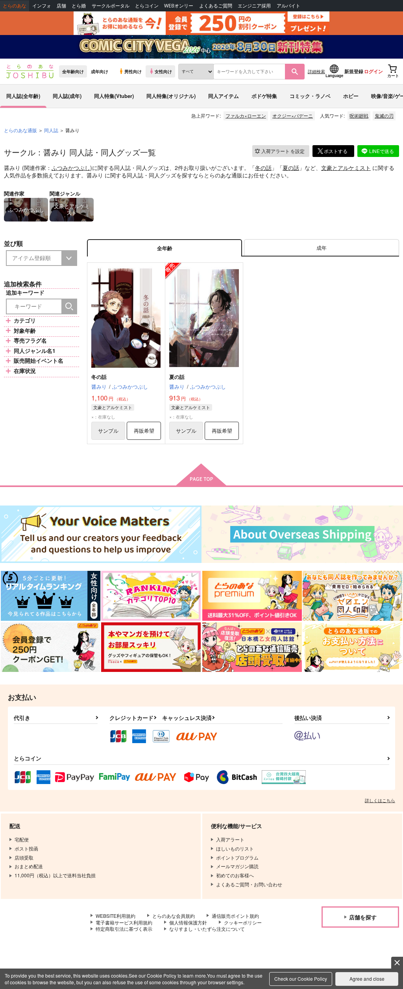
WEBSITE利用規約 (115, 915)
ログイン (373, 71)
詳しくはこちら (380, 800)
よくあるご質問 (215, 5)
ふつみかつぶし (71, 168)
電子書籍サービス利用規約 (124, 922)
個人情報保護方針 (188, 922)
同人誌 (51, 130)
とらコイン (147, 5)
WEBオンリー (178, 5)
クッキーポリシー (243, 922)
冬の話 (263, 168)
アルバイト (288, 5)
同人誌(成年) (67, 96)
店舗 (61, 5)
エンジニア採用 (254, 5)
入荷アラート (283, 151)
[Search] (69, 306)
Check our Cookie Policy (300, 978)
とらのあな (14, 5)
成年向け (99, 71)
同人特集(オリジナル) (171, 96)
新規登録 (353, 71)
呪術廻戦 (358, 115)
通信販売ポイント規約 (235, 915)
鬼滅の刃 (384, 115)
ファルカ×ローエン (246, 115)
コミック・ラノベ (310, 96)
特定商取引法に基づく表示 (124, 928)
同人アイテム (223, 96)
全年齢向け (73, 71)
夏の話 (291, 168)
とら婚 (79, 5)
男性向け (133, 71)
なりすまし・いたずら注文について (207, 928)
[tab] (321, 248)
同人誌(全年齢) (23, 96)
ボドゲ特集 (264, 96)
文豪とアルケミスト (346, 168)
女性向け (163, 71)
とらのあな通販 (20, 130)
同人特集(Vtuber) (114, 96)
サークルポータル (110, 5)
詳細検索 (316, 71)
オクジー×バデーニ (292, 115)
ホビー (351, 96)
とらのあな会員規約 (173, 915)
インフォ (41, 5)
